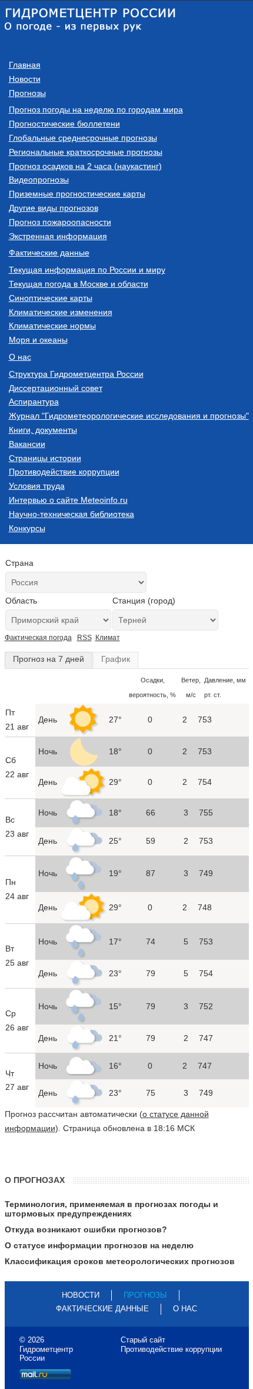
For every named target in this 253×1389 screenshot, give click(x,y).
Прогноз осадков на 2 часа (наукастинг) (85, 166)
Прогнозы (27, 93)
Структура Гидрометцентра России (76, 374)
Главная (25, 64)
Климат (107, 638)
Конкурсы (27, 528)
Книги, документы (43, 430)
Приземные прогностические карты (77, 193)
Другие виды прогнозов (53, 208)
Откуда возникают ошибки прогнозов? (86, 1229)
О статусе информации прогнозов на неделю (99, 1245)
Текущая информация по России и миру (87, 269)
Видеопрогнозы (39, 179)
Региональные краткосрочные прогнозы (85, 152)
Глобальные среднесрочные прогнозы (83, 137)
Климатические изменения (60, 312)
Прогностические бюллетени (64, 123)
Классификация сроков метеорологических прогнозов (120, 1261)
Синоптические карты (50, 298)
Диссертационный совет (55, 388)
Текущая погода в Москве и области (78, 284)
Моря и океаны (38, 339)
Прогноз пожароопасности (60, 222)
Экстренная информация (58, 236)
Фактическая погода (38, 638)
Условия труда (37, 485)
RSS (84, 638)
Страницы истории (45, 458)
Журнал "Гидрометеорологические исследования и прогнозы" (129, 415)
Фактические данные (49, 252)
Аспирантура (34, 401)
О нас (20, 357)
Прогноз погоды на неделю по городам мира (96, 109)
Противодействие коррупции (64, 471)
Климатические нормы (52, 325)
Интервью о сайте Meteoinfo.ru (68, 500)
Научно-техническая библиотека (71, 514)
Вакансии (27, 444)
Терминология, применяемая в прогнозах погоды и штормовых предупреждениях (111, 1209)
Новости (25, 79)
